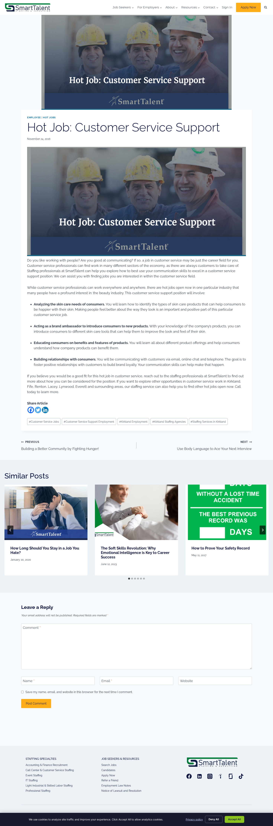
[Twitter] (38, 410)
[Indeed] (220, 776)
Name (29, 681)
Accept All (234, 819)
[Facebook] (30, 410)
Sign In (227, 7)
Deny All (214, 819)
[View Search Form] (266, 7)
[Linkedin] (45, 410)
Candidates (108, 770)
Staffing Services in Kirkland (208, 421)
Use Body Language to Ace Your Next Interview (214, 445)
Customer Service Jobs (44, 421)
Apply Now (248, 7)
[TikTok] (241, 776)
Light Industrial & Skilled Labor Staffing (49, 785)
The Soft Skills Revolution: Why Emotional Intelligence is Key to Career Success (135, 552)
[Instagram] (210, 776)
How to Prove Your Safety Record (220, 548)
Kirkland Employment (133, 421)
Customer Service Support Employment (89, 421)
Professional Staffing (38, 790)
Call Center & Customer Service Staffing (50, 770)
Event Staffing (34, 775)
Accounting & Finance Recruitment (47, 765)
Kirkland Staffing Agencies (169, 421)
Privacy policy (194, 819)
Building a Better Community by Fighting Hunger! (60, 445)
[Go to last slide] (10, 530)
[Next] (263, 530)
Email (106, 681)
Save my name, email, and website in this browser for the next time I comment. (79, 692)
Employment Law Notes (116, 785)
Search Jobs (108, 765)
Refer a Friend (109, 780)
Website (186, 681)
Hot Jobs (49, 117)
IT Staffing (32, 780)
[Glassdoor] (230, 776)
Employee (34, 117)
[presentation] (45, 512)
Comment (32, 628)
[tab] (129, 579)
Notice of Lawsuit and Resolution (121, 790)
